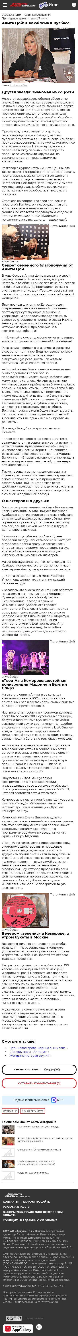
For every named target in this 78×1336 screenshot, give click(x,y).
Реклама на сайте (35, 1201)
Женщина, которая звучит (29, 1055)
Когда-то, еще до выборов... (33, 1172)
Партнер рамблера (34, 1318)
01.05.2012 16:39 (11, 14)
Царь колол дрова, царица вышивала (37, 1048)
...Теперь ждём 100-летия (28, 1051)
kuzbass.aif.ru (18, 85)
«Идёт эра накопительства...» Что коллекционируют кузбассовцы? (36, 1162)
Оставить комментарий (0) (39, 1083)
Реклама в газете (16, 1206)
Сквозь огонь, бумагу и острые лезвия (39, 1149)
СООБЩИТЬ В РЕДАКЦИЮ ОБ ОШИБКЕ (30, 1220)
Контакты (11, 1201)
